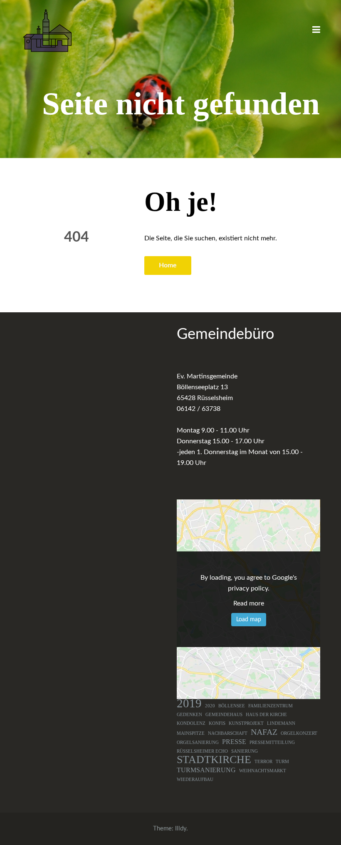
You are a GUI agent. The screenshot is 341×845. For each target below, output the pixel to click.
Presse (234, 742)
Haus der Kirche (266, 714)
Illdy (180, 828)
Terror (263, 761)
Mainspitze (191, 733)
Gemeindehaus (223, 714)
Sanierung (244, 751)
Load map (248, 620)
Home (168, 265)
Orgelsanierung (198, 742)
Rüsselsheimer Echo (202, 751)
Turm (282, 761)
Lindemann (281, 723)
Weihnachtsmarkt (262, 770)
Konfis (217, 723)
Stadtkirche (214, 760)
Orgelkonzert (299, 733)
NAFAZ (264, 732)
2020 (210, 706)
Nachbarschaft (227, 733)
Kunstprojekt (246, 723)
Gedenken (189, 714)
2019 (189, 703)
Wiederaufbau (195, 779)
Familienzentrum (270, 706)
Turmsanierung (206, 770)
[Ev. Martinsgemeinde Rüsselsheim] (47, 30)
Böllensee (231, 706)
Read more (248, 603)
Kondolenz (191, 723)
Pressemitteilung (272, 742)
